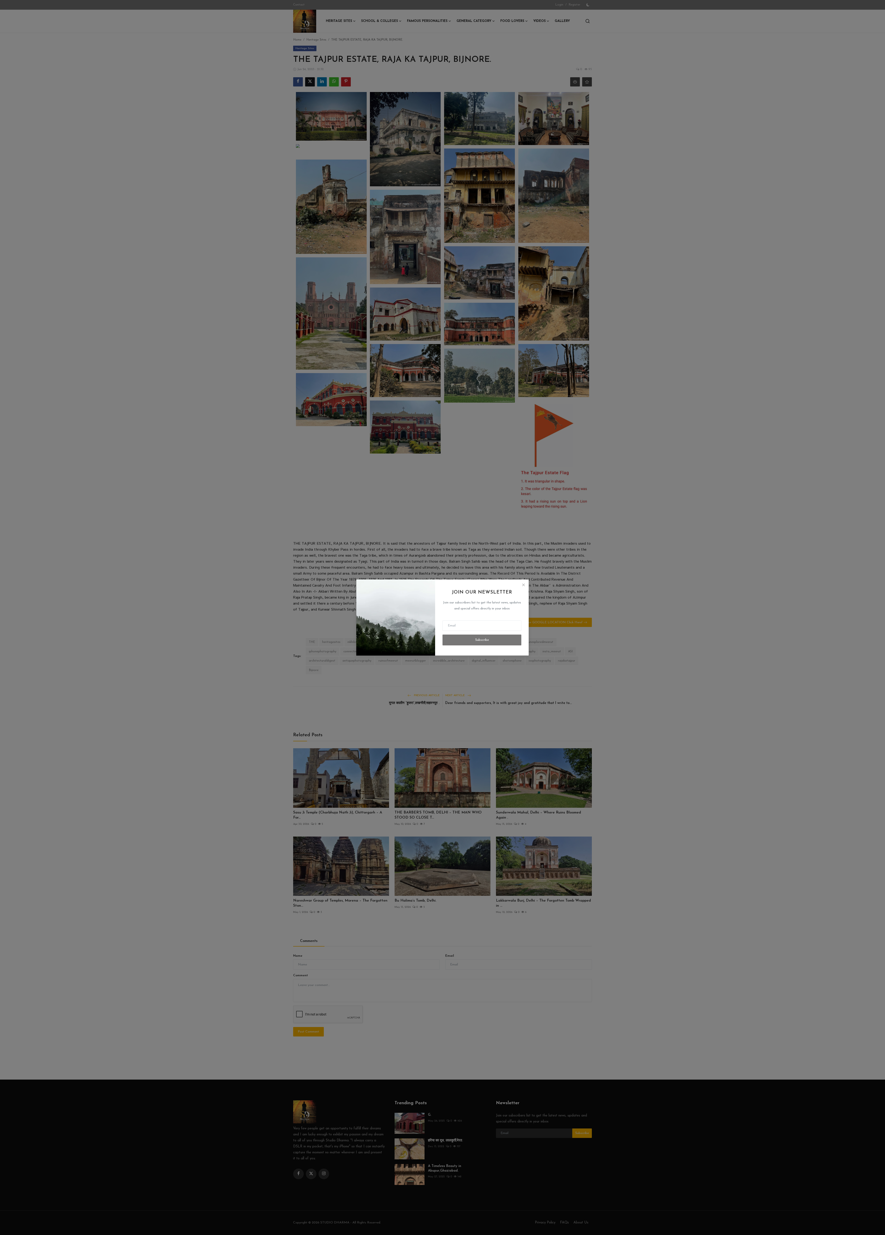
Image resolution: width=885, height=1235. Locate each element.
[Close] (523, 585)
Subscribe (482, 640)
